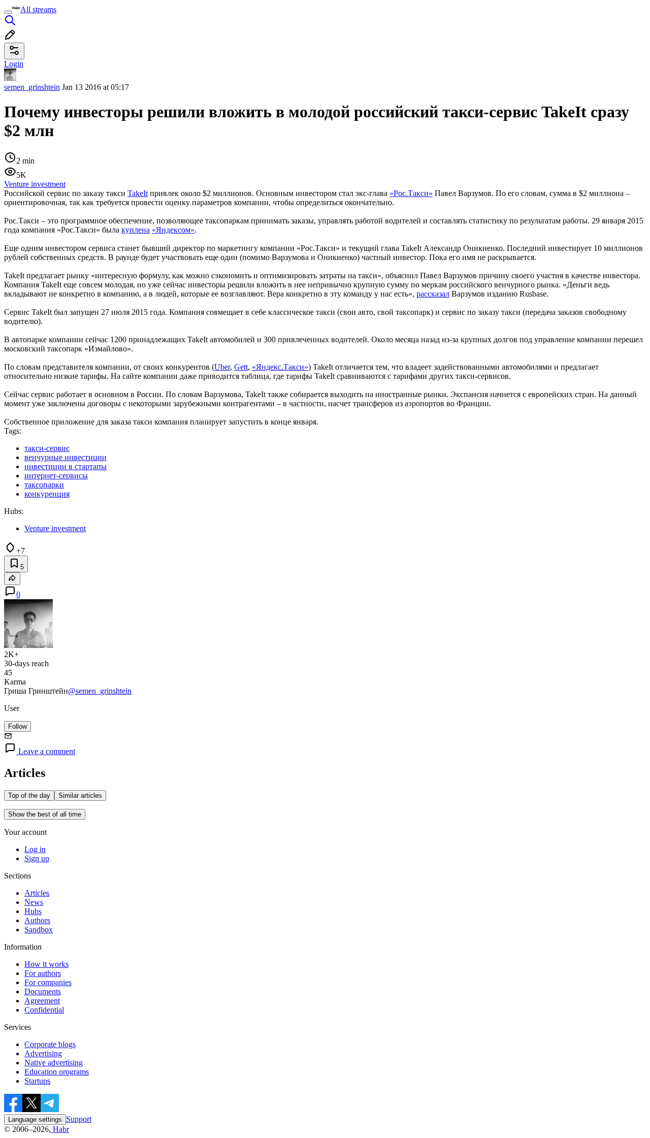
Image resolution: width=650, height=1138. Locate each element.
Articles (36, 893)
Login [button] (13, 63)
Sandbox (38, 929)
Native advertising (53, 1062)
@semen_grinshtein (100, 691)
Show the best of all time (44, 814)
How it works (46, 964)
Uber (222, 367)
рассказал (432, 293)
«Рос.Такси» (411, 193)
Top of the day (29, 795)
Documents (42, 991)
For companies (48, 982)
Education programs (56, 1071)
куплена (135, 229)
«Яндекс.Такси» (280, 367)
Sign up (36, 858)
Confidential (44, 1009)
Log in (35, 849)
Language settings (35, 1119)
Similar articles (80, 795)
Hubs (33, 911)
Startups (37, 1081)
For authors (42, 973)
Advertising (43, 1053)
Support (78, 1119)
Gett (241, 367)
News (33, 902)
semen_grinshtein (32, 87)
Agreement (42, 1000)
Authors (37, 920)
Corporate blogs (50, 1044)
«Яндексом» (173, 229)
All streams (38, 9)
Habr (60, 1129)
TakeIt (137, 193)
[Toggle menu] (8, 12)
